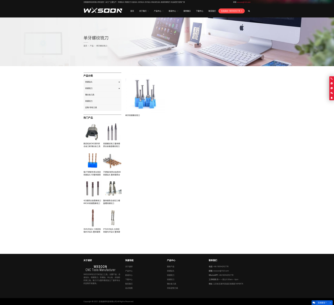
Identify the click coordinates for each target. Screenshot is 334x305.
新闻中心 (129, 275)
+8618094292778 (226, 275)
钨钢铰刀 (89, 101)
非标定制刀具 (172, 288)
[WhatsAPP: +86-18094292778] (331, 83)
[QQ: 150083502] (331, 98)
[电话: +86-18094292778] (331, 78)
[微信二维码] (331, 93)
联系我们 (129, 284)
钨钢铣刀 (89, 88)
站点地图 (129, 288)
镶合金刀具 (89, 95)
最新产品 (170, 266)
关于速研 (129, 266)
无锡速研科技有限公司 (108, 301)
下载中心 (129, 279)
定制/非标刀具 (91, 107)
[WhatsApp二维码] (331, 88)
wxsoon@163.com (221, 271)
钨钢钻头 (89, 82)
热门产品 (88, 117)
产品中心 (129, 271)
